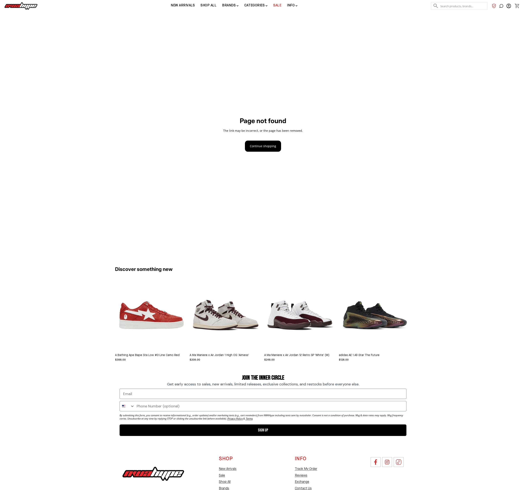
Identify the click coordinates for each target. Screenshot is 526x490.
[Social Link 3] (399, 462)
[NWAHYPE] (153, 474)
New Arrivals (227, 469)
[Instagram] (387, 462)
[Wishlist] (494, 6)
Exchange (302, 482)
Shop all (208, 5)
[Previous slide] (196, 315)
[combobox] (127, 406)
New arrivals (183, 5)
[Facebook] (376, 462)
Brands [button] (229, 5)
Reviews (301, 475)
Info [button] (291, 5)
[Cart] (516, 5)
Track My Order (306, 469)
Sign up (263, 430)
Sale (277, 5)
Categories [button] (254, 5)
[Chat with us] (501, 6)
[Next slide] (255, 315)
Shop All (225, 482)
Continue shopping (263, 146)
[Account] (508, 6)
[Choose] (181, 345)
